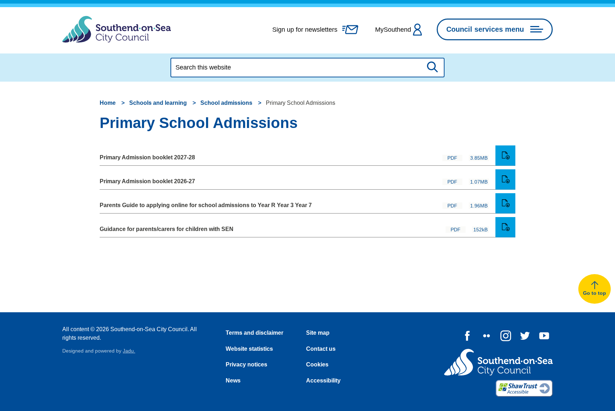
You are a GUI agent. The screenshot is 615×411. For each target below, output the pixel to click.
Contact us (321, 349)
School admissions (226, 103)
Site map (318, 333)
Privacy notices (246, 364)
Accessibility (323, 380)
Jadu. (129, 351)
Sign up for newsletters (304, 29)
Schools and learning (158, 103)
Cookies (317, 364)
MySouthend (393, 29)
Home (108, 103)
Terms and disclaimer (254, 333)
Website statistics (249, 349)
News (233, 380)
